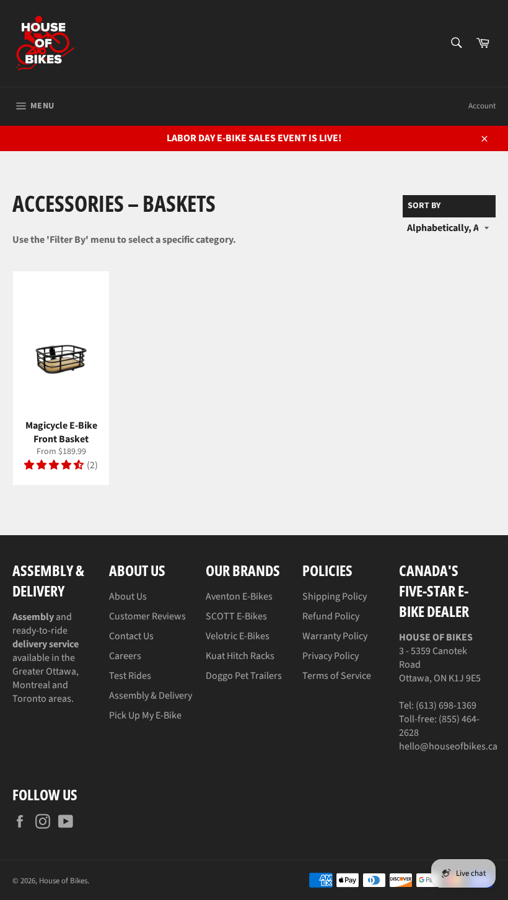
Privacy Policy (330, 656)
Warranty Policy (334, 636)
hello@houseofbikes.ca (448, 746)
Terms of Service (336, 676)
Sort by (424, 205)
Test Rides (130, 676)
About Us (128, 596)
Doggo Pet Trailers (244, 676)
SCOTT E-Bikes (236, 616)
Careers (125, 656)
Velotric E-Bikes (237, 636)
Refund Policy (330, 616)
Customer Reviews (147, 616)
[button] (54, 465)
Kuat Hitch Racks (240, 656)
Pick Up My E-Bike (145, 715)
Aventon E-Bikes (239, 596)
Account (482, 105)
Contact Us (131, 636)
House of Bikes (63, 880)
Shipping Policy (334, 596)
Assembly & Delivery (150, 695)
